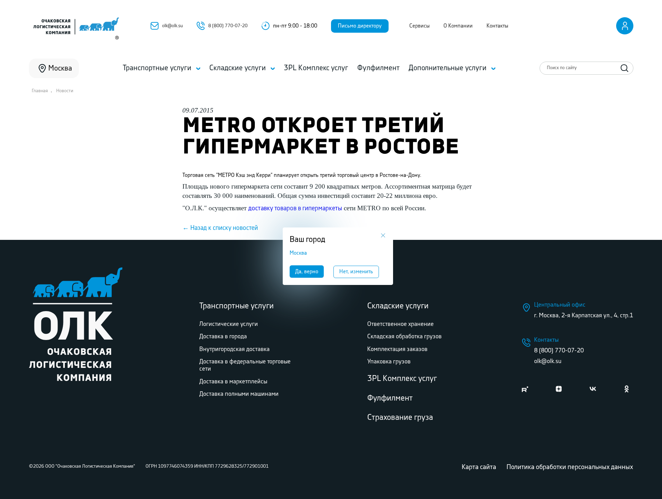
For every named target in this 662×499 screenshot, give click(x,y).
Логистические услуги (228, 324)
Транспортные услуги (236, 306)
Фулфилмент (390, 398)
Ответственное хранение (400, 324)
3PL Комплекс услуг (402, 379)
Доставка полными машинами (239, 394)
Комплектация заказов (397, 349)
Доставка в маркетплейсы (233, 381)
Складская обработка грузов (404, 336)
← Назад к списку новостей (220, 228)
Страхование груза (400, 418)
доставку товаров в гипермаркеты (295, 208)
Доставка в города (223, 336)
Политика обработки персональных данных (569, 467)
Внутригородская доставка (234, 349)
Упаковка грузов (389, 361)
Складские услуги (398, 306)
